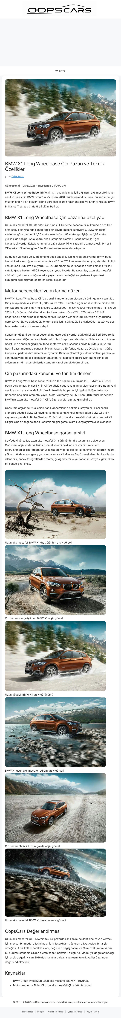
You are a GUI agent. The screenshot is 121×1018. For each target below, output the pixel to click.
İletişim (40, 1011)
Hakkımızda (27, 1011)
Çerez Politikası (75, 1011)
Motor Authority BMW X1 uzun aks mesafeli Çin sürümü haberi (52, 985)
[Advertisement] (60, 42)
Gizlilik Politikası (55, 1011)
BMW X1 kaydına (37, 412)
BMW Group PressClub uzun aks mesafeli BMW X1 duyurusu (51, 980)
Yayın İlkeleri (93, 1011)
